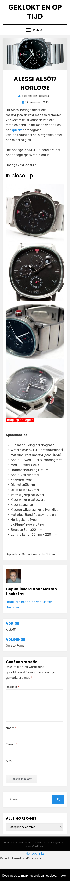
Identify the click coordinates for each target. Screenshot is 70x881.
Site (9, 761)
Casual (26, 554)
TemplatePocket (40, 842)
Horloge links (35, 853)
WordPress (38, 846)
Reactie (12, 687)
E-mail (11, 744)
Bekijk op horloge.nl (20, 420)
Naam (11, 728)
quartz (17, 130)
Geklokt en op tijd (35, 11)
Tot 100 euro (49, 554)
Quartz (36, 554)
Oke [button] (63, 875)
